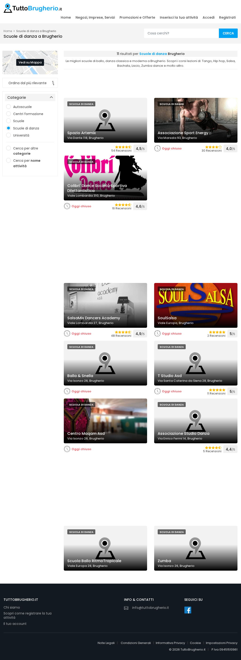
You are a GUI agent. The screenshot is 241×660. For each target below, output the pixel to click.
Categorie (16, 97)
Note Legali (106, 643)
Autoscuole (22, 106)
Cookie (195, 643)
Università (21, 135)
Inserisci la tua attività (179, 17)
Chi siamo (12, 607)
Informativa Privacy (170, 643)
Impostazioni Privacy (221, 643)
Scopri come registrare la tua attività (28, 615)
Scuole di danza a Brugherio (36, 31)
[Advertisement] (30, 253)
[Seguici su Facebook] (187, 610)
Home (66, 17)
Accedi (208, 17)
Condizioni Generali (136, 643)
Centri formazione (28, 114)
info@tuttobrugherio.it (150, 607)
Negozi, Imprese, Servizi (95, 17)
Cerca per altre (25, 151)
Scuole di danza (26, 128)
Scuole (18, 121)
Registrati (227, 17)
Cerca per (26, 163)
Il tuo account (15, 624)
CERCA (228, 33)
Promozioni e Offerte (137, 17)
